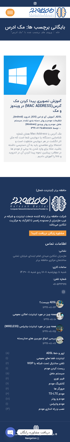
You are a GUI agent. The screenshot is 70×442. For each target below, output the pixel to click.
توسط (50, 128)
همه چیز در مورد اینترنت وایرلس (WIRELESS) (30, 326)
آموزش (51, 117)
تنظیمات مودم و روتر (51, 121)
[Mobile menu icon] (10, 12)
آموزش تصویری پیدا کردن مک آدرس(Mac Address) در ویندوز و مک (35, 106)
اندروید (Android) (21, 117)
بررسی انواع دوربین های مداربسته (36, 338)
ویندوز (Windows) (34, 124)
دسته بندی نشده (31, 121)
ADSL (58, 117)
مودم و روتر (49, 124)
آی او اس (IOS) (38, 117)
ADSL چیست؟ (47, 302)
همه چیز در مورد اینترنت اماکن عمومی (34, 314)
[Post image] (59, 304)
